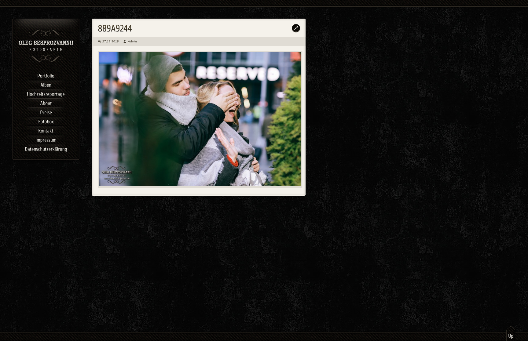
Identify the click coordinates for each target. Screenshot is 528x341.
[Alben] (45, 84)
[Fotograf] (46, 61)
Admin (132, 41)
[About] (45, 102)
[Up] (511, 333)
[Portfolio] (45, 74)
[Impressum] (45, 138)
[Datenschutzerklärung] (45, 148)
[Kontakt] (45, 129)
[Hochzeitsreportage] (45, 93)
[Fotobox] (45, 120)
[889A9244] (200, 119)
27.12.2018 (110, 41)
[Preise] (45, 111)
